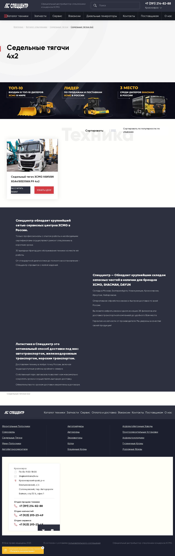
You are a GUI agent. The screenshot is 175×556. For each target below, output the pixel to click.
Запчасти (40, 16)
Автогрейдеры (76, 426)
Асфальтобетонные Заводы (137, 426)
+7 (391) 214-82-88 (158, 3)
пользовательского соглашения (84, 543)
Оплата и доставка (104, 412)
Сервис (57, 16)
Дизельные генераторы (102, 16)
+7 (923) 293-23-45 (31, 524)
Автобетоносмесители (15, 449)
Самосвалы (8, 432)
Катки (71, 443)
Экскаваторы (75, 437)
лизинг (17, 190)
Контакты (129, 16)
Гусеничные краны (132, 443)
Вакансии (74, 16)
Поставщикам (150, 16)
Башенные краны (77, 449)
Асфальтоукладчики (133, 437)
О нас (168, 16)
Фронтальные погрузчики (16, 426)
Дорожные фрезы (132, 449)
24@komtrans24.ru (28, 476)
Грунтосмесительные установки (140, 432)
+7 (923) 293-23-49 (31, 515)
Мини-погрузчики (11, 443)
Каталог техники (17, 16)
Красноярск (152, 8)
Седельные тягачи (12, 437)
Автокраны (74, 432)
